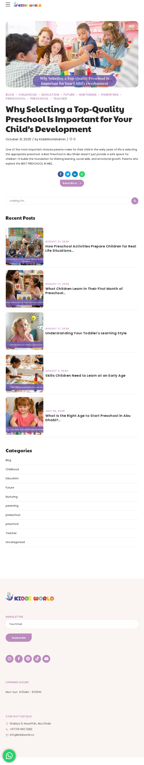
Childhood (28, 95)
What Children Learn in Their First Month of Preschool (84, 290)
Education (50, 95)
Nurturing (88, 95)
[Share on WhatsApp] (82, 174)
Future (69, 95)
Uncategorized (15, 542)
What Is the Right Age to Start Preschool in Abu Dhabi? (88, 417)
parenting (110, 95)
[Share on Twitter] (68, 174)
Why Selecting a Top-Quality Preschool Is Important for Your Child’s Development (69, 119)
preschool (39, 99)
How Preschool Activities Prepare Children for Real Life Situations (90, 248)
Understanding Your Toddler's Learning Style (86, 333)
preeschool (13, 515)
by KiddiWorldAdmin (50, 139)
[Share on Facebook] (61, 174)
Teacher (60, 99)
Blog (10, 95)
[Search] (134, 200)
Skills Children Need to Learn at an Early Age (85, 375)
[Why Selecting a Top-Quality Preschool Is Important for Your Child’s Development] (72, 54)
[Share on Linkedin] (75, 174)
